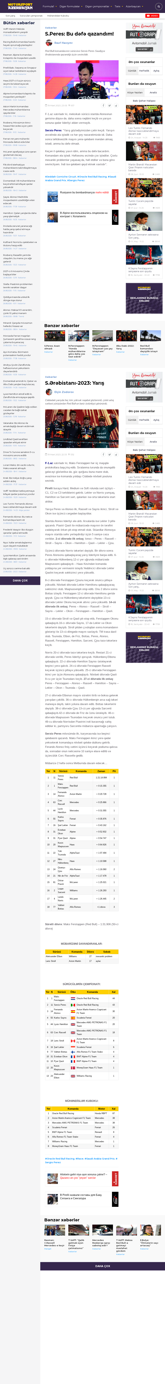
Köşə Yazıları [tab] (135, 92)
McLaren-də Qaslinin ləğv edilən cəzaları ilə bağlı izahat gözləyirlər (20, 410)
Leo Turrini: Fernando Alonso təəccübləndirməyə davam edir (20, 505)
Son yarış (10, 15)
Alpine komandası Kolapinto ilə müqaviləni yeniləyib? (19, 95)
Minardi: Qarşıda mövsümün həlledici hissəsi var (17, 324)
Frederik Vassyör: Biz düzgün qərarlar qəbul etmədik (18, 531)
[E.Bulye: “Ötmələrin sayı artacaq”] (150, 1230)
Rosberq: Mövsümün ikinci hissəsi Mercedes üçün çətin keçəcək (18, 125)
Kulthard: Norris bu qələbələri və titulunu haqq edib (20, 244)
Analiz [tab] (153, 92)
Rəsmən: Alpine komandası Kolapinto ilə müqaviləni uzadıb (19, 56)
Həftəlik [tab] (144, 70)
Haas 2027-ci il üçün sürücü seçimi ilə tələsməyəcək (17, 82)
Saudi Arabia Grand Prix (100, 1158)
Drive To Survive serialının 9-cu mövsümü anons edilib (19, 454)
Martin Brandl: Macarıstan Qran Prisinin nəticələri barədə (142, 167)
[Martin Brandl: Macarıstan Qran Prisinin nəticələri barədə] (144, 151)
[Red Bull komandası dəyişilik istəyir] (150, 335)
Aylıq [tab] (156, 70)
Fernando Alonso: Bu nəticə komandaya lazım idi (17, 518)
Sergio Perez (77, 180)
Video (154, 15)
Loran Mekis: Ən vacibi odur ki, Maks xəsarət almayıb (19, 467)
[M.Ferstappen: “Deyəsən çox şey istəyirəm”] (102, 335)
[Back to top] (156, 1375)
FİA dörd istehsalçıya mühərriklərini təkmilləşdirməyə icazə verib (20, 167)
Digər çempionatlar (97, 6)
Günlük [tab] (132, 70)
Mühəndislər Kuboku (58, 15)
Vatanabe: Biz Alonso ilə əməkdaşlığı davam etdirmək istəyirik (18, 426)
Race (80, 1158)
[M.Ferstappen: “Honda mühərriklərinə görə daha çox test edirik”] (78, 335)
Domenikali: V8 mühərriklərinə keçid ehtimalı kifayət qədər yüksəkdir (19, 183)
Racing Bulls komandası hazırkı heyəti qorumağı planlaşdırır (19, 43)
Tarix (117, 6)
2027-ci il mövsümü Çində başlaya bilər (16, 273)
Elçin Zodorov (64, 392)
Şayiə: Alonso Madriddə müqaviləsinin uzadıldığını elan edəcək (19, 200)
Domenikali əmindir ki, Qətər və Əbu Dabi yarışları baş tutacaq (20, 383)
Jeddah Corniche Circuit (61, 176)
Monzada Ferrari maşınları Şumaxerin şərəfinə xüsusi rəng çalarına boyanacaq (19, 339)
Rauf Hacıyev (63, 42)
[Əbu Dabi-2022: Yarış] (126, 335)
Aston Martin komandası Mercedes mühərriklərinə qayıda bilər (16, 109)
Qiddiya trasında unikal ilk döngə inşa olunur (16, 299)
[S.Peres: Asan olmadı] (54, 335)
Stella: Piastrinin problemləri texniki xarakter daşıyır (17, 286)
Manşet (47, 1249)
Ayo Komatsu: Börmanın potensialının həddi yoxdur (17, 353)
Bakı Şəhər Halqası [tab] (144, 100)
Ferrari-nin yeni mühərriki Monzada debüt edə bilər (16, 140)
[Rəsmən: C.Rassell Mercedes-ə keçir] (54, 1230)
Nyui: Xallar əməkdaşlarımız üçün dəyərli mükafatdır (17, 544)
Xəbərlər (51, 27)
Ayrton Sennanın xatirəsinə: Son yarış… (143, 236)
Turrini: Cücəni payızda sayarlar (140, 202)
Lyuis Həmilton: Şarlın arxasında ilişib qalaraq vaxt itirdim (19, 557)
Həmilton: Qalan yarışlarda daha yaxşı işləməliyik (19, 215)
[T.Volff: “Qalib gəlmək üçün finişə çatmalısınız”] (78, 1230)
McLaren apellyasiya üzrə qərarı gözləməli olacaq (19, 153)
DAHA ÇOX (20, 580)
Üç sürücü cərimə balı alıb (16, 568)
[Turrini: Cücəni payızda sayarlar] (144, 187)
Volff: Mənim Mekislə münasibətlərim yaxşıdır (15, 30)
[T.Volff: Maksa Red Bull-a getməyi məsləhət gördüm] (126, 1230)
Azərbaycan (133, 6)
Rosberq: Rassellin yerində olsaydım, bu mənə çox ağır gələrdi (17, 258)
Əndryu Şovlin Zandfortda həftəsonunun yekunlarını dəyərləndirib (16, 368)
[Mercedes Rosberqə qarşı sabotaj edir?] (102, 1230)
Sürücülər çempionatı (31, 15)
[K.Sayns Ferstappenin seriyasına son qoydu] (144, 255)
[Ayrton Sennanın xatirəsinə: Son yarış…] (144, 221)
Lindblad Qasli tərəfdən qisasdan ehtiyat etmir (15, 441)
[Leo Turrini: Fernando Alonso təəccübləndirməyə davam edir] (144, 114)
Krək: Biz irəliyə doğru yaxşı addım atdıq (17, 479)
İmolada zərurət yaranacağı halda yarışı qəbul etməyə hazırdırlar (17, 229)
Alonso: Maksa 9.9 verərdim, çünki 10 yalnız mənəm (17, 311)
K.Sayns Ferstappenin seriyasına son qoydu (140, 270)
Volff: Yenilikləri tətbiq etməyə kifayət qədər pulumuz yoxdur (19, 492)
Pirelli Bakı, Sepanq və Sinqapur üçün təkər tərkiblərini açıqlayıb (19, 69)
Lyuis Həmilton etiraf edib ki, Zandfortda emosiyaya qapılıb (18, 395)
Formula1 (48, 6)
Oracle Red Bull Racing (93, 176)
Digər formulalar (70, 6)
